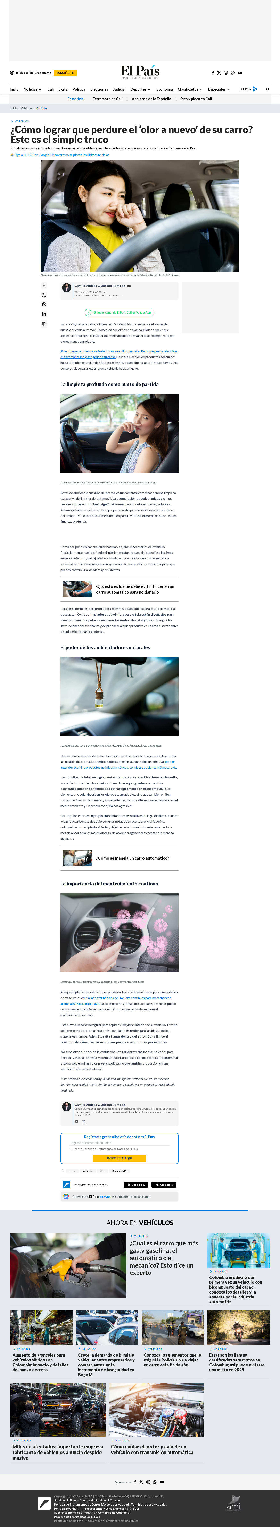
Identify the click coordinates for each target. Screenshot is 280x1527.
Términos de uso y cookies (149, 1504)
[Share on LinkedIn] (44, 314)
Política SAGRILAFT (67, 1508)
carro (72, 1170)
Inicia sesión (21, 72)
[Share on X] (44, 295)
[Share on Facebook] (44, 285)
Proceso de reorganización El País (77, 1516)
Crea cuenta (43, 72)
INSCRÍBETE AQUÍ (119, 1158)
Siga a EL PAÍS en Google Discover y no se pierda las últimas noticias (62, 155)
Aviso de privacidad (115, 1504)
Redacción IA (119, 1170)
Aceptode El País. (105, 1148)
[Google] (136, 1185)
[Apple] (163, 1185)
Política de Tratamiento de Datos (104, 1148)
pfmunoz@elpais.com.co (122, 1520)
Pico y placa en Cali (196, 99)
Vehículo (87, 1170)
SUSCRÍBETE (65, 72)
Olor (102, 1170)
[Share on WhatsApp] (44, 304)
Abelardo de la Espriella (151, 99)
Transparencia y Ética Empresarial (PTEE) (111, 1508)
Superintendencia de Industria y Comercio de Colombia (91, 1512)
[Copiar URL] (44, 324)
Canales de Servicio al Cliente (100, 1500)
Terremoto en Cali (107, 99)
